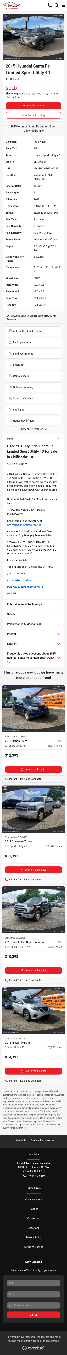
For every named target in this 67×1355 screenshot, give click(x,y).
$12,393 (11, 755)
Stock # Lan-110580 (15, 736)
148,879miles (54, 745)
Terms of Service (33, 1246)
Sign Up (34, 1314)
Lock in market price (35, 769)
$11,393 (11, 856)
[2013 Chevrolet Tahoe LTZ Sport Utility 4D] (33, 809)
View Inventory (33, 1199)
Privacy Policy (34, 1237)
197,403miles (54, 846)
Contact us (33, 1218)
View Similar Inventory (33, 115)
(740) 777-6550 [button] (36, 1175)
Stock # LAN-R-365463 (16, 837)
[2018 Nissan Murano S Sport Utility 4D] (33, 1010)
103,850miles (54, 1047)
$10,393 (11, 957)
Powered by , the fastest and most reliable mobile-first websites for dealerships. (34, 1338)
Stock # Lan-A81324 (15, 938)
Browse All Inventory (33, 105)
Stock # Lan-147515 (15, 1038)
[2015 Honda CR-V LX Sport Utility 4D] (33, 708)
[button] (49, 5)
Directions (34, 1227)
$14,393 (11, 1057)
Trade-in (33, 1208)
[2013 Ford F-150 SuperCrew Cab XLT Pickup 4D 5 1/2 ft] (33, 909)
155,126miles (54, 946)
